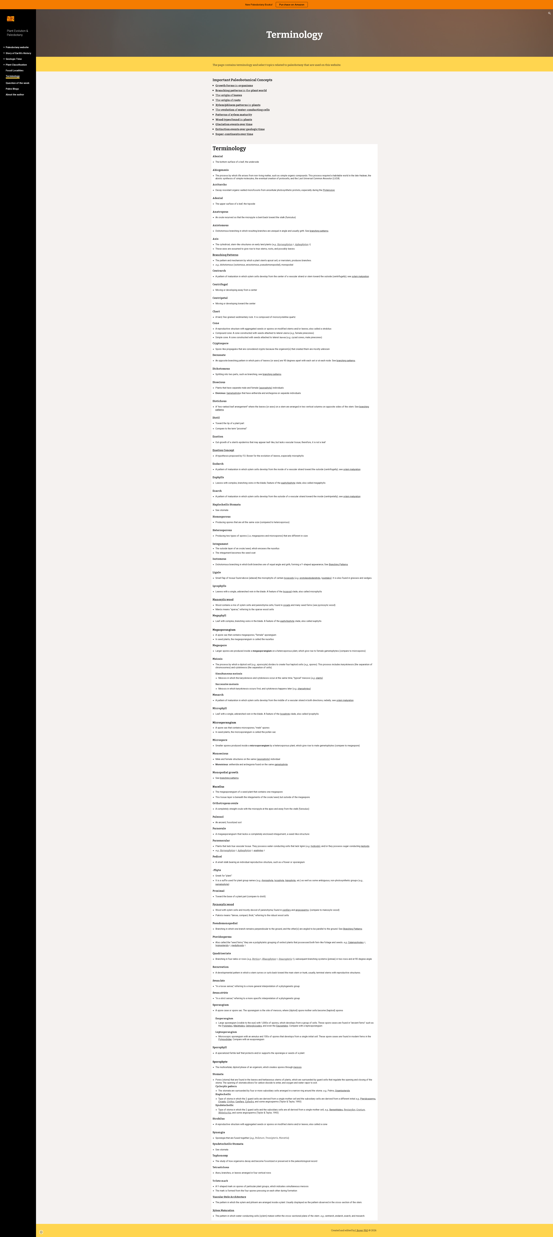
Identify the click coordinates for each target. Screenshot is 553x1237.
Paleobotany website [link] (17, 47)
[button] (549, 13)
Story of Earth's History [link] (18, 53)
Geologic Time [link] (14, 59)
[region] (276, 4)
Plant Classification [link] (16, 64)
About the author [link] (15, 94)
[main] (294, 34)
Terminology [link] (13, 76)
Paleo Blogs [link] (12, 88)
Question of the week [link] (17, 83)
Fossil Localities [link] (14, 70)
